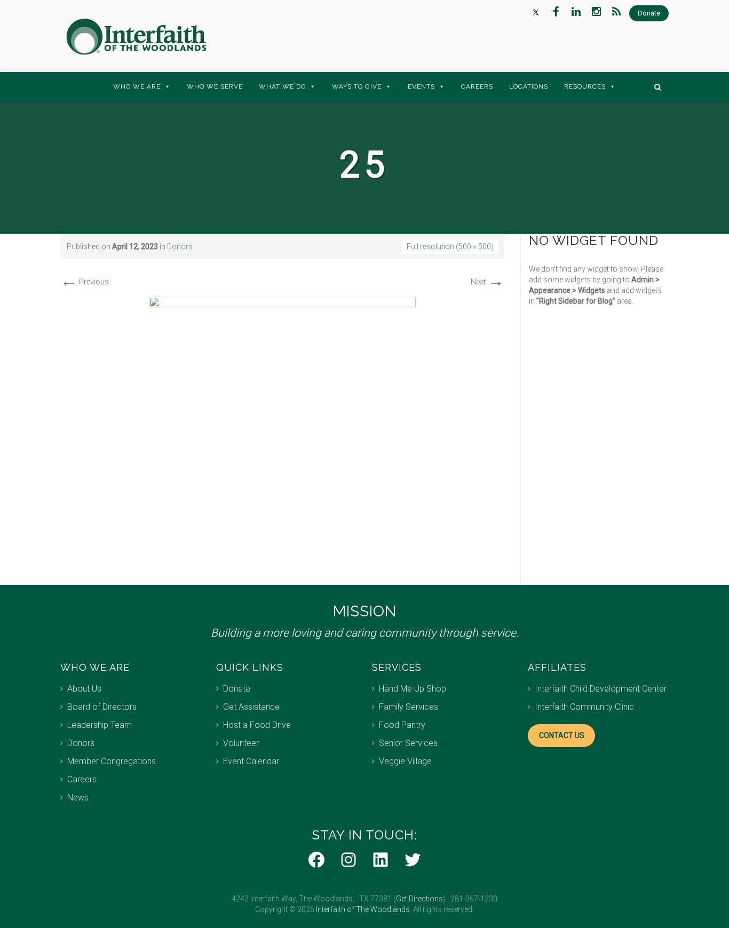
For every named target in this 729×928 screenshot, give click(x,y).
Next (487, 281)
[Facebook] (556, 12)
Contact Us (561, 735)
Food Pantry (402, 725)
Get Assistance (251, 707)
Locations (528, 86)
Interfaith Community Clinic (584, 707)
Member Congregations (111, 761)
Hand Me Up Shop (412, 689)
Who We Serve (215, 86)
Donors (180, 246)
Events (421, 86)
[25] (282, 429)
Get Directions (419, 898)
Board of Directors (102, 707)
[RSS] (616, 12)
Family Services (408, 707)
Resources (585, 86)
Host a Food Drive (257, 725)
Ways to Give (357, 86)
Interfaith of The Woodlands (363, 909)
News (78, 797)
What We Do (282, 86)
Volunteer (241, 743)
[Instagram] (596, 12)
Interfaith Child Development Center (601, 689)
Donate (236, 689)
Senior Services (408, 743)
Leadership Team (99, 725)
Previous (84, 281)
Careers (477, 86)
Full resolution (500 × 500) (450, 246)
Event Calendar (251, 761)
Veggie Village (405, 761)
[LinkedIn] (576, 12)
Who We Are (137, 86)
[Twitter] (535, 12)
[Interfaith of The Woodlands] (136, 37)
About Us (84, 689)
